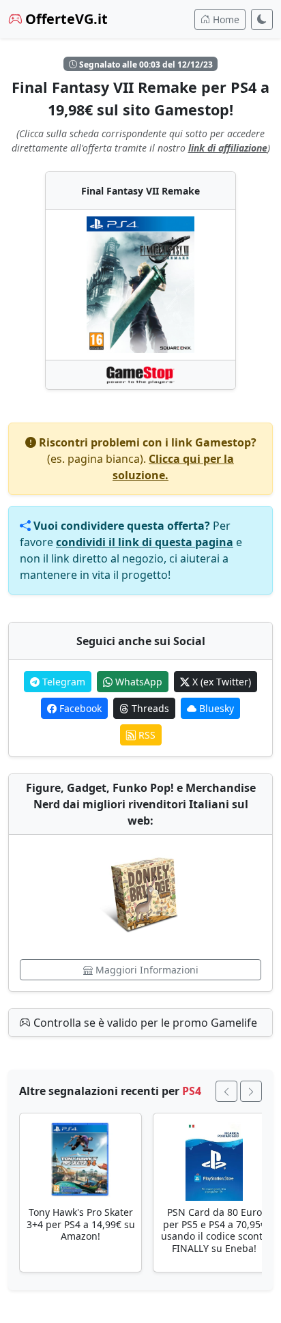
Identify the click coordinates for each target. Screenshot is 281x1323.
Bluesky (215, 708)
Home (224, 19)
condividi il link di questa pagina (144, 542)
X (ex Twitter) (220, 681)
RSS (146, 734)
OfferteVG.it (65, 19)
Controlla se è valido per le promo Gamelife (144, 1022)
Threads (149, 708)
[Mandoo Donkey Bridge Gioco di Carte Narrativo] (140, 897)
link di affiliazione (227, 147)
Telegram (62, 681)
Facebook (79, 708)
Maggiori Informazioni (145, 969)
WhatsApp (137, 681)
